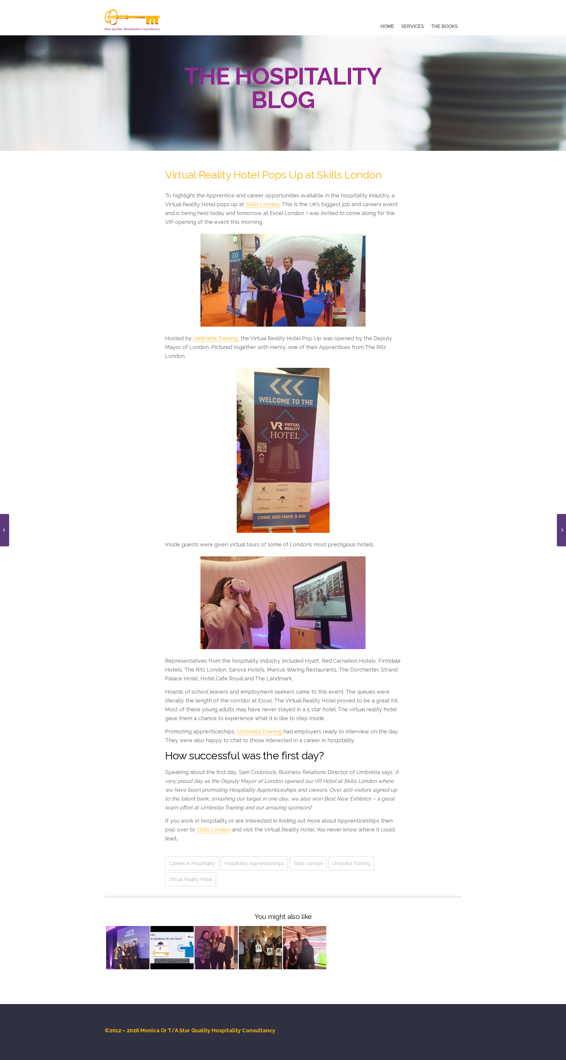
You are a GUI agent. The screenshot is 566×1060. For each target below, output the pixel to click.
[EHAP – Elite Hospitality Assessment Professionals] (260, 947)
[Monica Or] (132, 20)
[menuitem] (387, 27)
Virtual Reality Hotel (190, 879)
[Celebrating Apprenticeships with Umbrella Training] (127, 947)
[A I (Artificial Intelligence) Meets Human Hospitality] (561, 530)
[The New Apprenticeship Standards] (304, 947)
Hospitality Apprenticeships (254, 863)
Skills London (262, 204)
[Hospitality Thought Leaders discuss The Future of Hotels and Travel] (4, 530)
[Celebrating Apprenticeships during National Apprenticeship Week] (216, 947)
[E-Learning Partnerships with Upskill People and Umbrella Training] (172, 947)
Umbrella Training (215, 338)
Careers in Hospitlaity (192, 863)
